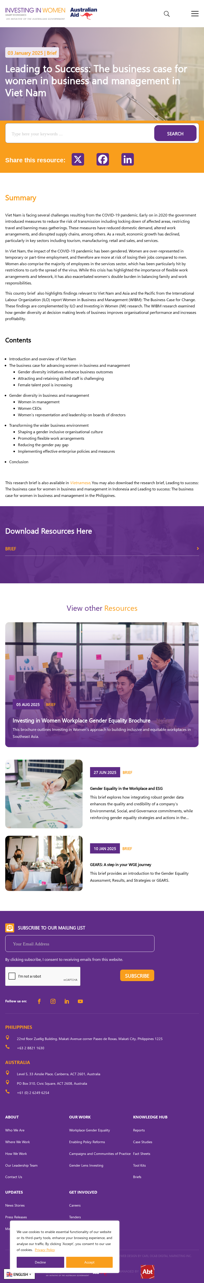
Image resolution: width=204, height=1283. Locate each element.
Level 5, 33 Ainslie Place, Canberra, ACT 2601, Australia (58, 1073)
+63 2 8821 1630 (30, 1048)
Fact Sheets (141, 1153)
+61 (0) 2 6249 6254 (33, 1092)
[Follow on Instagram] (53, 1001)
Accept (89, 1262)
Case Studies (142, 1141)
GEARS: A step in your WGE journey (120, 864)
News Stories (15, 1205)
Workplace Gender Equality (89, 1130)
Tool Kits (139, 1165)
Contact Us (13, 1176)
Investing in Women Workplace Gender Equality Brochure (82, 720)
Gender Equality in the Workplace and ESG (126, 788)
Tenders (75, 1217)
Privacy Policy (45, 1249)
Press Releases (16, 1217)
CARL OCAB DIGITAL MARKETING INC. (166, 1256)
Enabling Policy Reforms (87, 1141)
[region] (64, 1247)
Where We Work (17, 1141)
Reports (139, 1130)
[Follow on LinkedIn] (67, 1001)
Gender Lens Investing (86, 1165)
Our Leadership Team (21, 1165)
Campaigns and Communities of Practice (100, 1153)
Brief (10, 548)
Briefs (137, 1176)
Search (175, 133)
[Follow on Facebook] (39, 1001)
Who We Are (14, 1130)
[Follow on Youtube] (80, 1001)
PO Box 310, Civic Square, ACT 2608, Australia (52, 1083)
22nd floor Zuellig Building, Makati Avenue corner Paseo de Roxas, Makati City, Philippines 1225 (90, 1038)
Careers (75, 1205)
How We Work (16, 1153)
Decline (40, 1262)
